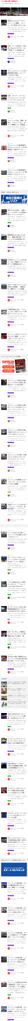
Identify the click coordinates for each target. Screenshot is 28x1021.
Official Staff (10, 18)
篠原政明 (12, 61)
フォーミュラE (10, 12)
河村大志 (12, 110)
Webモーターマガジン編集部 (17, 36)
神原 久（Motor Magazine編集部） (18, 597)
